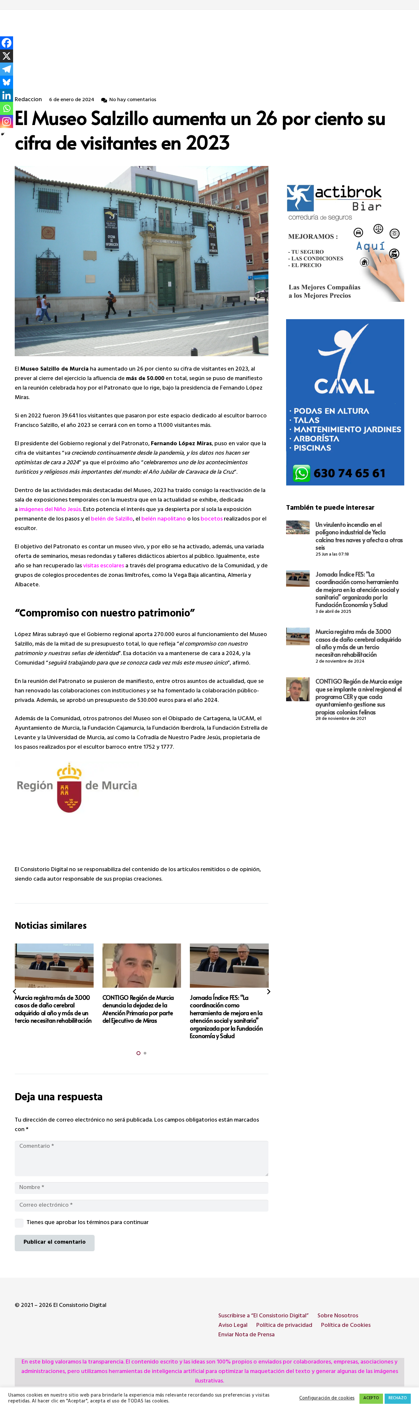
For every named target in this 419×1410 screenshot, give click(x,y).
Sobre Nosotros (338, 1316)
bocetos (212, 519)
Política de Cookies (346, 1325)
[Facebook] (6, 42)
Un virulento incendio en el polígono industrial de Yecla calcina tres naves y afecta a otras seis (359, 535)
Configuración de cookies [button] (327, 1399)
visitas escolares (103, 566)
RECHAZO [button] (398, 1398)
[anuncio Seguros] (345, 243)
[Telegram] (6, 69)
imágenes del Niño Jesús (50, 510)
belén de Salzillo (112, 519)
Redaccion (28, 100)
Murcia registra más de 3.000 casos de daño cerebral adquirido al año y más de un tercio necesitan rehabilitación (358, 642)
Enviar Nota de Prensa (246, 1335)
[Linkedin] (6, 95)
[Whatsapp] (6, 108)
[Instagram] (6, 121)
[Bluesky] (6, 82)
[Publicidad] (345, 402)
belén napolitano (163, 519)
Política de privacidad (284, 1325)
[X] (6, 56)
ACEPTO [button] (371, 1398)
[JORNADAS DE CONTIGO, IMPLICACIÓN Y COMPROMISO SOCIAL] (229, 965)
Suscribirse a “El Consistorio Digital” (263, 1316)
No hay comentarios (132, 100)
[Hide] (2, 134)
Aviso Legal (232, 1325)
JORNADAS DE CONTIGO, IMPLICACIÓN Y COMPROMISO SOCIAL (222, 1005)
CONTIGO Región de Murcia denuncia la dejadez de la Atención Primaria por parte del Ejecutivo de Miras (50, 1008)
